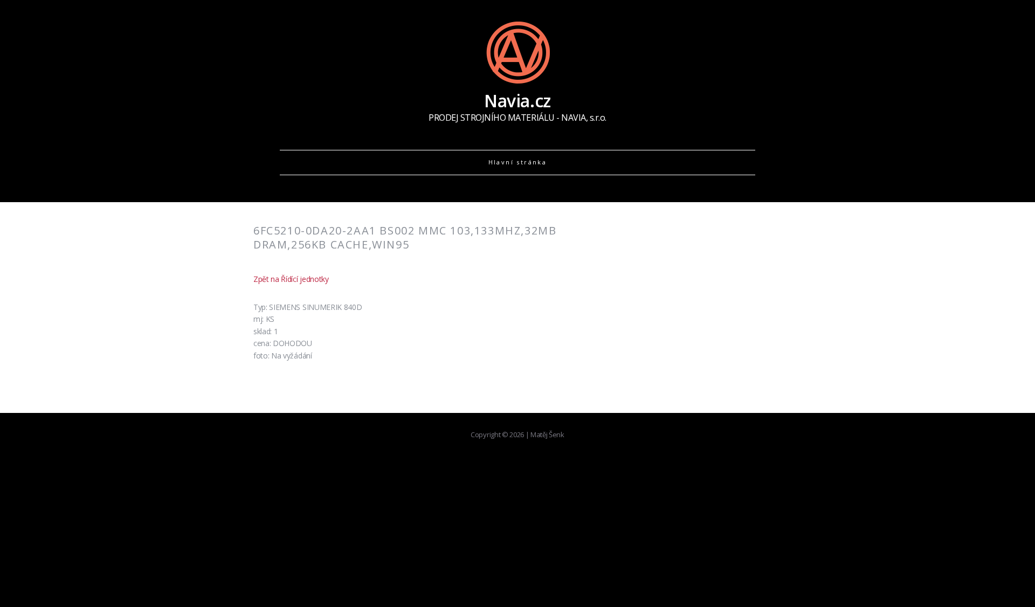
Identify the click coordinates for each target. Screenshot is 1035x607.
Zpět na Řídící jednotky (291, 279)
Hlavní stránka (517, 162)
